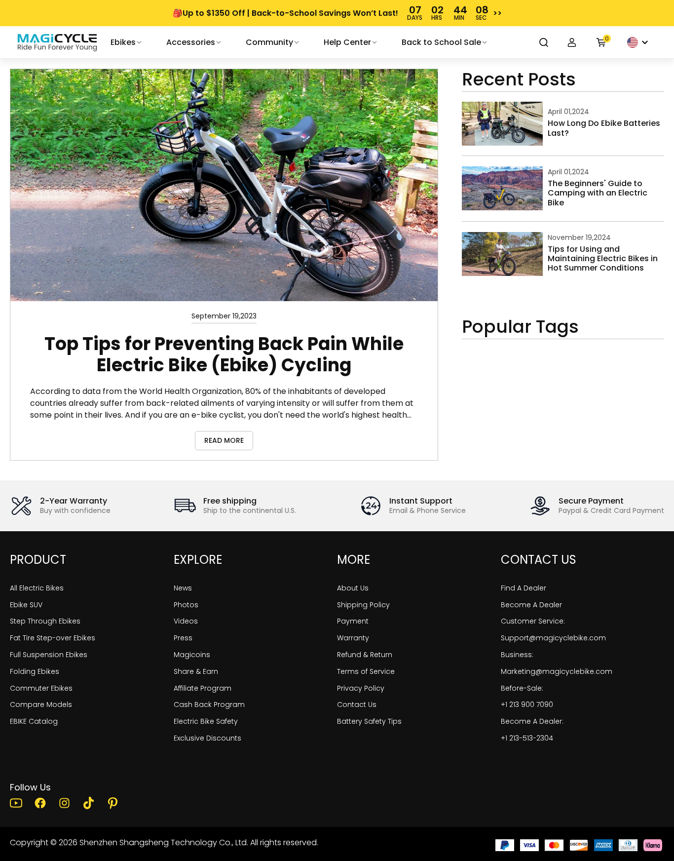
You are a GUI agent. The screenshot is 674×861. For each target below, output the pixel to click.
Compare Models (41, 704)
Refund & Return (364, 655)
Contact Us (356, 704)
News (183, 588)
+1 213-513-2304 (527, 738)
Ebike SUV (26, 605)
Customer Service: (533, 621)
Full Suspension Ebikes (48, 655)
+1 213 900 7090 (527, 704)
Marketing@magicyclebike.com (556, 671)
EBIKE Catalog (34, 721)
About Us (353, 588)
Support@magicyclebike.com (553, 638)
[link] (57, 42)
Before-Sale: (522, 688)
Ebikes (123, 42)
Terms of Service (366, 671)
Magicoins (192, 655)
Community (269, 42)
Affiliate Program (202, 688)
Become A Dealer (531, 605)
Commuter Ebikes (41, 688)
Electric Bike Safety (206, 721)
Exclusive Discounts (207, 738)
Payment (353, 621)
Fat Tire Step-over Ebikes (52, 638)
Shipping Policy (363, 605)
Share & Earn (196, 671)
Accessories (190, 42)
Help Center (347, 42)
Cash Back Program (209, 704)
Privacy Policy (360, 688)
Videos (186, 621)
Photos (186, 605)
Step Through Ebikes (45, 621)
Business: (517, 655)
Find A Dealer (523, 588)
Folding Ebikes (34, 671)
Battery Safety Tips (369, 721)
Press (183, 638)
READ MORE (224, 440)
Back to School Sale (441, 42)
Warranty (353, 638)
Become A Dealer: (532, 721)
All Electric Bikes (37, 588)
